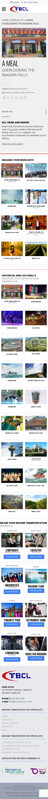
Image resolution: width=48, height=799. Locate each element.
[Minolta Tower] (36, 397)
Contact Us (7, 720)
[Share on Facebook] (8, 98)
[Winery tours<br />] (36, 502)
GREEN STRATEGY (10, 723)
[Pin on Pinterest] (21, 98)
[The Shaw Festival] (12, 475)
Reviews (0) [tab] (6, 117)
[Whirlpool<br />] (12, 502)
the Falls (13, 129)
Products (17, 20)
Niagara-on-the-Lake (36, 433)
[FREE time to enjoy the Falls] (36, 170)
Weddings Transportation (16, 752)
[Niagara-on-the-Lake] (36, 423)
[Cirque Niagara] (12, 318)
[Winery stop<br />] (36, 249)
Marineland (12, 407)
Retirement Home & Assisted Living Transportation (20, 747)
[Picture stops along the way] (12, 249)
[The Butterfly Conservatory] (36, 449)
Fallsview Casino (12, 354)
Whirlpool (11, 511)
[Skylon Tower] (12, 449)
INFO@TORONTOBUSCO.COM (20, 701)
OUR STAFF (7, 726)
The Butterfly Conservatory (36, 459)
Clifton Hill (36, 328)
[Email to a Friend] (16, 98)
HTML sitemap (35, 796)
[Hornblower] (12, 370)
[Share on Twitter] (12, 98)
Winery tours (36, 511)
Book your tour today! (12, 144)
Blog (4, 730)
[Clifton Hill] (36, 318)
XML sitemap (21, 796)
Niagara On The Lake (12, 232)
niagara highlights (12, 92)
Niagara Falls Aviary (12, 433)
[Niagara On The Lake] (12, 222)
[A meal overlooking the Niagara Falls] (12, 170)
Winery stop (36, 258)
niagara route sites (27, 92)
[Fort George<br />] (36, 344)
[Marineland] (12, 397)
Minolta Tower (36, 407)
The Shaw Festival (12, 486)
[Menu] (4, 9)
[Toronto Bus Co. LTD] (24, 9)
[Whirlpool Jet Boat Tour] (36, 475)
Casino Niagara (36, 302)
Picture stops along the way (12, 259)
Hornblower (12, 206)
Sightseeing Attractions (18, 89)
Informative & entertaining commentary (36, 207)
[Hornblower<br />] (12, 196)
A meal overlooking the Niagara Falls (12, 180)
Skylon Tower (12, 459)
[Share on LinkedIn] (25, 98)
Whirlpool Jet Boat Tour (36, 486)
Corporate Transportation (16, 742)
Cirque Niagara (12, 328)
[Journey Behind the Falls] (36, 370)
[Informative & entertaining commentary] (36, 196)
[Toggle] (45, 742)
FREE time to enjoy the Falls (36, 180)
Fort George (36, 354)
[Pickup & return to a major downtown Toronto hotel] (36, 222)
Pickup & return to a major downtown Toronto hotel (36, 233)
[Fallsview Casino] (12, 344)
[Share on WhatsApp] (4, 98)
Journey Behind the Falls (36, 380)
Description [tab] (7, 111)
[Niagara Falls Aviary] (12, 423)
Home (5, 20)
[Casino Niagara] (36, 292)
